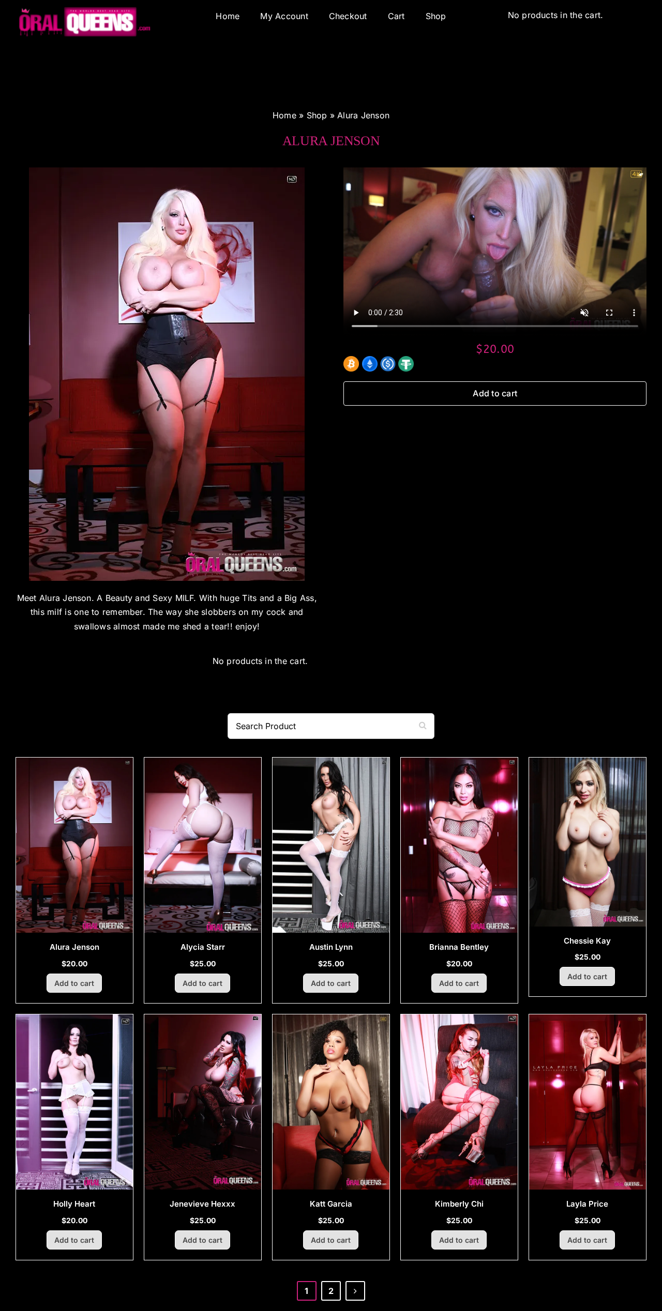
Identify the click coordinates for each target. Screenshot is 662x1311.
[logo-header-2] (85, 23)
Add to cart (495, 393)
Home (284, 115)
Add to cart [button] (74, 983)
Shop (317, 115)
